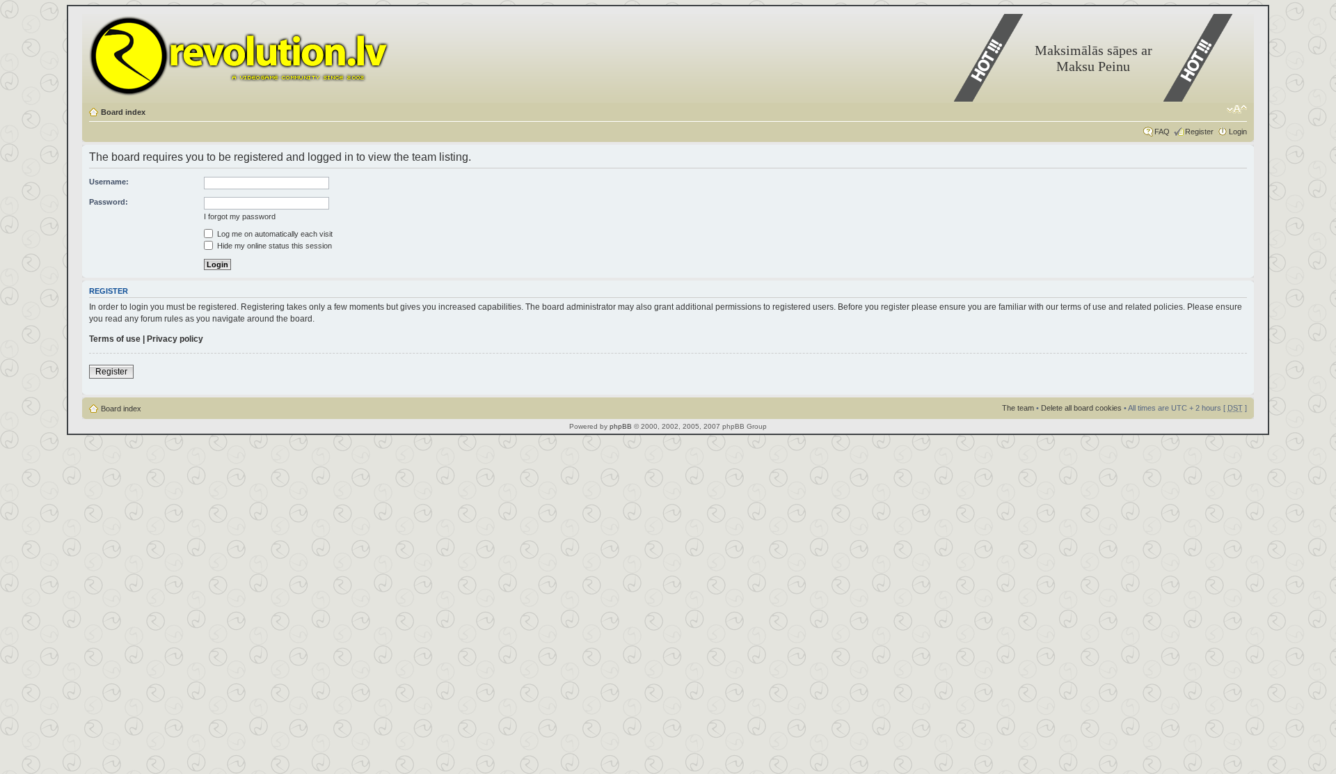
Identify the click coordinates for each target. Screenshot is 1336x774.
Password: (108, 202)
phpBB (621, 426)
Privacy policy (175, 339)
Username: (109, 181)
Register (1199, 131)
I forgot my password (240, 216)
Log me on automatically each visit (274, 234)
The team (1018, 408)
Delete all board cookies (1081, 408)
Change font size (1237, 109)
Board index (123, 112)
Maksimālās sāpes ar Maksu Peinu (1093, 58)
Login (1238, 131)
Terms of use (115, 339)
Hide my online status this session (273, 246)
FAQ (1162, 131)
